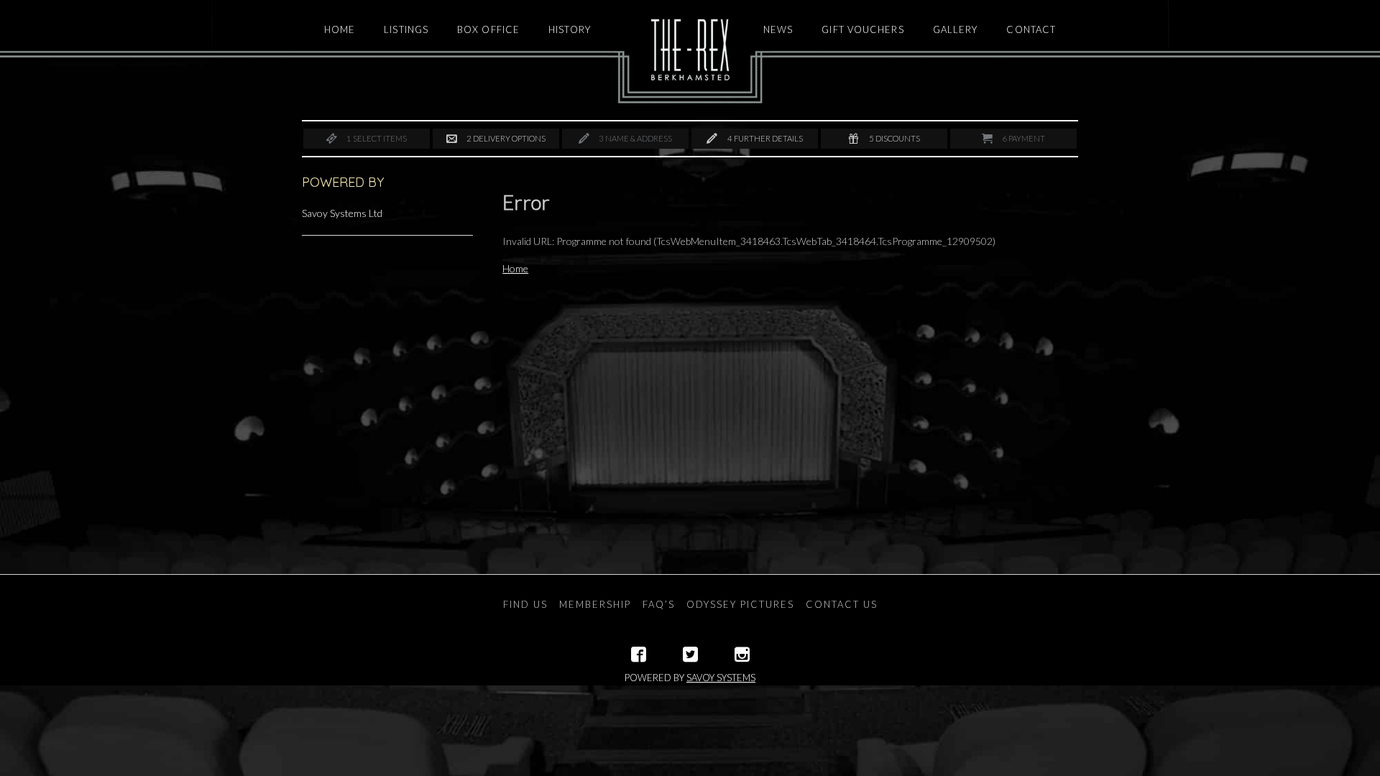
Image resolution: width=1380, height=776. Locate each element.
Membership (595, 604)
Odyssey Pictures (740, 604)
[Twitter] (690, 654)
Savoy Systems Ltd (342, 213)
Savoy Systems (720, 677)
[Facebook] (638, 654)
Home (515, 268)
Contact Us (842, 604)
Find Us (525, 604)
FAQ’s (659, 604)
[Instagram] (742, 654)
